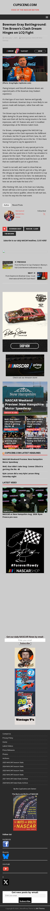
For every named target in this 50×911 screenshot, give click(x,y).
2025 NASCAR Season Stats (13, 762)
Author (6, 205)
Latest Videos (8, 746)
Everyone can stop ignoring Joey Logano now (13, 440)
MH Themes (40, 908)
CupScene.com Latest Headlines (23, 452)
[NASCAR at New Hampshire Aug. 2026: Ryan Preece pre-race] (25, 500)
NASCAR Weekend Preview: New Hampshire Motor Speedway (24, 404)
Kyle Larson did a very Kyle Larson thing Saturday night (35, 423)
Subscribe (25, 643)
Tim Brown (9, 234)
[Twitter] (44, 214)
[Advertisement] (25, 608)
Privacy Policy (8, 738)
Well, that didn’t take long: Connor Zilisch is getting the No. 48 (12, 423)
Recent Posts (17, 205)
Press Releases (9, 750)
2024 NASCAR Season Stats (13, 766)
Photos (5, 754)
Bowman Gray (15, 229)
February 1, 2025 (11, 38)
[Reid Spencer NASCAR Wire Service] (9, 219)
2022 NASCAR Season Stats (13, 774)
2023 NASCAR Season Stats (13, 770)
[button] (46, 17)
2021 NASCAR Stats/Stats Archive (15, 779)
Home (5, 742)
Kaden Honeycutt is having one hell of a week (36, 440)
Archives (6, 758)
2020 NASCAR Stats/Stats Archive (15, 783)
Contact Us (7, 734)
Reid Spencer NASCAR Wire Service (20, 214)
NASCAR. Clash (32, 229)
